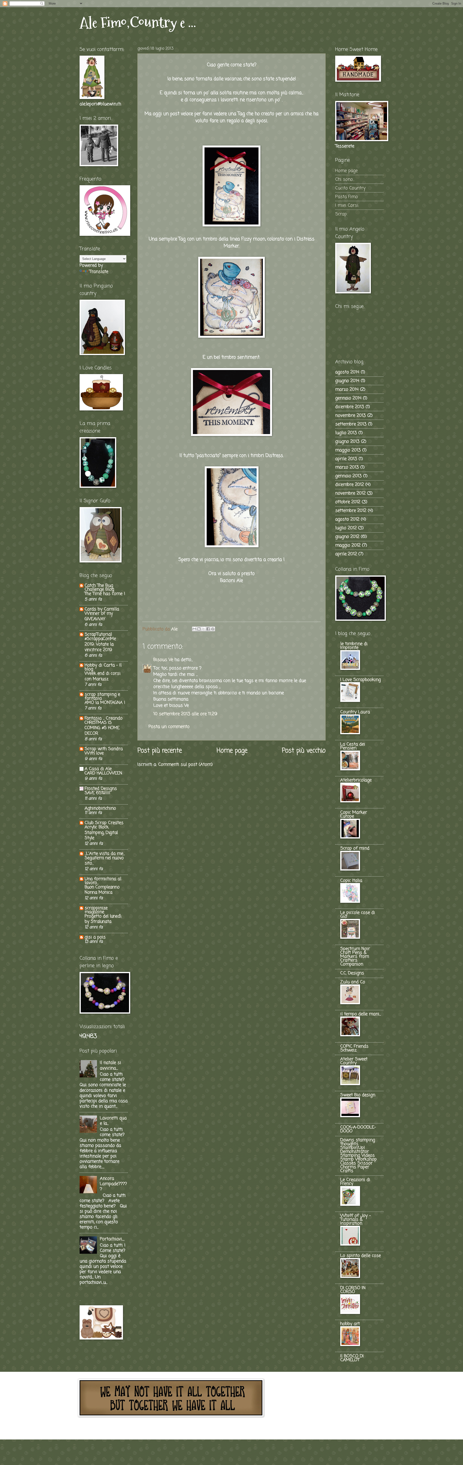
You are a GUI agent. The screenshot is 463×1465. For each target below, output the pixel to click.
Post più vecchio (304, 751)
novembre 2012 (350, 493)
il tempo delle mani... (360, 1014)
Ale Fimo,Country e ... (138, 23)
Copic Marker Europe (353, 814)
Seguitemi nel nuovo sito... (104, 861)
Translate (98, 271)
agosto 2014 (347, 372)
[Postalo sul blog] (199, 629)
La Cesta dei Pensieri (352, 746)
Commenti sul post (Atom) (185, 764)
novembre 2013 (350, 415)
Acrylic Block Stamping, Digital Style (101, 832)
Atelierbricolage (356, 780)
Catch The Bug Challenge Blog (99, 587)
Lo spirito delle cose (360, 1255)
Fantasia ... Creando (104, 718)
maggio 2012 (348, 545)
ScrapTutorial (98, 634)
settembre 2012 (350, 510)
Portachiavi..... (112, 1239)
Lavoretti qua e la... (113, 1121)
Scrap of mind (354, 848)
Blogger (259, 1428)
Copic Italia (351, 880)
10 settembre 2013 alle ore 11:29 (185, 714)
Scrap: (341, 214)
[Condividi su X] (203, 629)
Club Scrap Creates (104, 822)
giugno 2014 (347, 380)
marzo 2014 (347, 389)
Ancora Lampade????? (113, 1184)
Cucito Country (350, 188)
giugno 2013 (347, 441)
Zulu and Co (352, 982)
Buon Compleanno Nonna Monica (102, 890)
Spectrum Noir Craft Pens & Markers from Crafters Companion (355, 956)
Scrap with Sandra (104, 749)
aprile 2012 (346, 554)
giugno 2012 (347, 536)
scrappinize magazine (96, 910)
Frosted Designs (101, 788)
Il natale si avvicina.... (110, 1065)
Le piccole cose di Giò (357, 914)
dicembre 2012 (349, 484)
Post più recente (159, 751)
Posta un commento (169, 726)
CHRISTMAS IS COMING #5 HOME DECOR (102, 728)
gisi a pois (95, 937)
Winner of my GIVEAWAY (99, 616)
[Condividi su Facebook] (208, 629)
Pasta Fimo (346, 196)
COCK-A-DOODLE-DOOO (358, 1129)
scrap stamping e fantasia (102, 696)
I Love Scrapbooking (360, 679)
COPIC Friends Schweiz (354, 1048)
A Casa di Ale (98, 768)
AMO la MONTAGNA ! (105, 703)
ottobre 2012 (347, 502)
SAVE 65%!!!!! (97, 793)
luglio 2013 (346, 432)
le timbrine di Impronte (354, 645)
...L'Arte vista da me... (105, 853)
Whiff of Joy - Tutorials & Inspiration (355, 1219)
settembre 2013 (351, 424)
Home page (232, 751)
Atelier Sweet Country (354, 1061)
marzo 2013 (347, 467)
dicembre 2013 (349, 406)
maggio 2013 (348, 450)
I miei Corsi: (347, 205)
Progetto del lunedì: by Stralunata (103, 919)
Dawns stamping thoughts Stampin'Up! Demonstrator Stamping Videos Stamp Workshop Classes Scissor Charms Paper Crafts (358, 1155)
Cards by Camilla (102, 609)
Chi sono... (344, 179)
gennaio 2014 (348, 398)
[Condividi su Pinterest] (212, 629)
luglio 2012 (346, 528)
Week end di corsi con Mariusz (102, 676)
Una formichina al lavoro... (103, 881)
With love (94, 753)
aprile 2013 (346, 458)
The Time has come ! (105, 594)
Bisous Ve (163, 659)
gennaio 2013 (348, 476)
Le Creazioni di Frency (355, 1181)
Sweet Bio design (357, 1095)
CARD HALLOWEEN (103, 773)
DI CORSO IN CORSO (353, 1290)
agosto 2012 (347, 519)
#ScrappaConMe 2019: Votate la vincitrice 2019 (100, 644)
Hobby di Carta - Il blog (103, 667)
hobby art (350, 1323)
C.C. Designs (352, 973)
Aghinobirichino (100, 808)
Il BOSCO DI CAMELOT (352, 1358)
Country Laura (355, 712)
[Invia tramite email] (194, 629)
